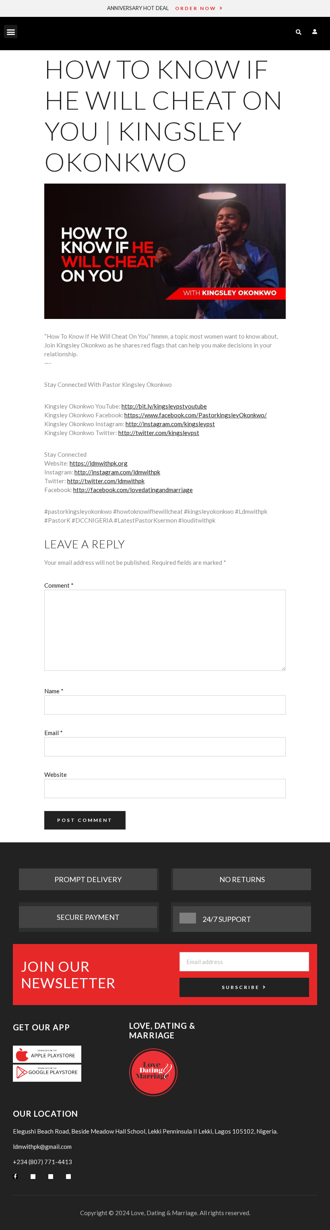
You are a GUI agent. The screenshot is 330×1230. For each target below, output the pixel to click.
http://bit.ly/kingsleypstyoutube (164, 406)
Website (55, 774)
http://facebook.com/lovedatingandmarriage (133, 489)
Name (54, 691)
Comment (59, 585)
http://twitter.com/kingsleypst (158, 432)
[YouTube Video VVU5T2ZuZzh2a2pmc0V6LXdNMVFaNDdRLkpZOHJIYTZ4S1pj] (165, 251)
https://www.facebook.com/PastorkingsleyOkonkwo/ (195, 415)
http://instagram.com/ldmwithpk (117, 472)
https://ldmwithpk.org (99, 463)
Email (53, 732)
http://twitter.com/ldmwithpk (105, 480)
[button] (10, 31)
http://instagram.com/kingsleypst (170, 423)
